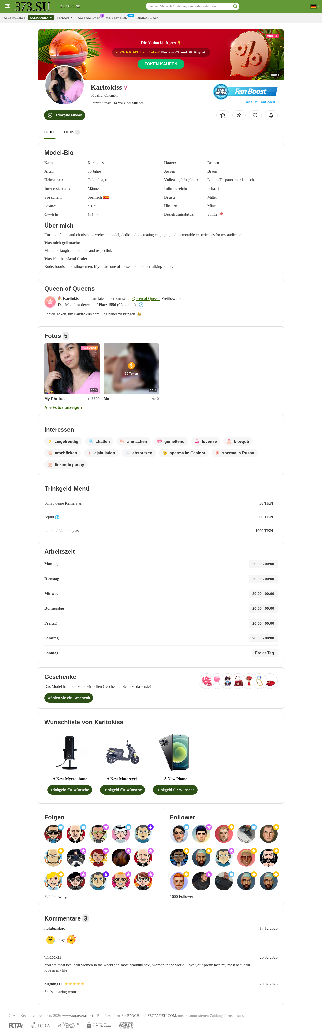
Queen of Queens (146, 298)
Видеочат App (147, 17)
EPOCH (133, 1016)
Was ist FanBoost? (261, 102)
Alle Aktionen (89, 17)
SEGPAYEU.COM (161, 1016)
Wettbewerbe (116, 17)
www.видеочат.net (77, 1015)
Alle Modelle (14, 17)
